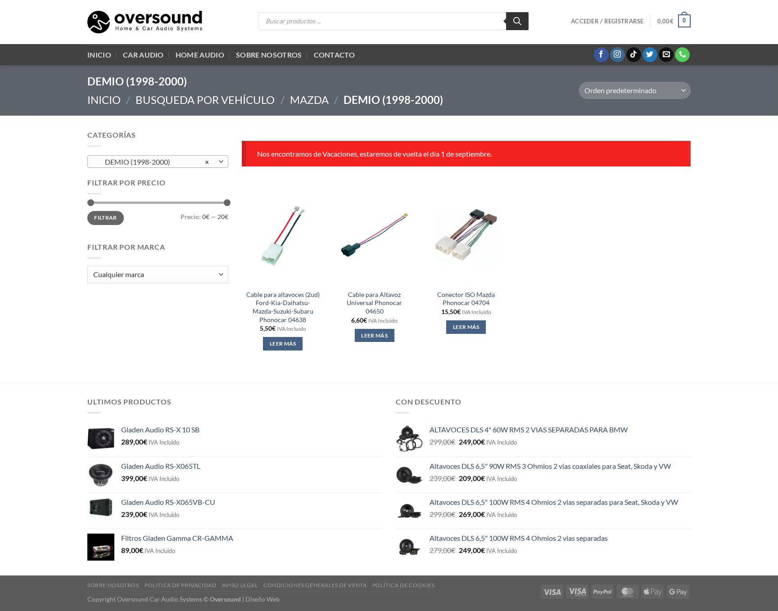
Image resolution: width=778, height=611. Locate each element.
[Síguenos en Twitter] (649, 55)
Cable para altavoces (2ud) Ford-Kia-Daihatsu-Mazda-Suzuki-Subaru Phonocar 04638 (283, 307)
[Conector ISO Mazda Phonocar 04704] (466, 234)
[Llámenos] (682, 55)
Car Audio (143, 54)
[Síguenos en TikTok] (633, 55)
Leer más (283, 343)
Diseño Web (262, 599)
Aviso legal (240, 585)
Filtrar (105, 217)
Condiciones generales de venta (314, 585)
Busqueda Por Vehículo (205, 99)
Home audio (200, 54)
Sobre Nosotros (269, 54)
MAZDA (309, 99)
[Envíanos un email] (666, 55)
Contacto (334, 54)
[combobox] (157, 161)
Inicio (99, 54)
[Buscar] (517, 21)
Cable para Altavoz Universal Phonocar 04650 (374, 303)
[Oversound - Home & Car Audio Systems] (144, 22)
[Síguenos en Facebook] (601, 55)
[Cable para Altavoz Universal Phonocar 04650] (374, 234)
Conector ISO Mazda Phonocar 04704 (466, 299)
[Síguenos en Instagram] (617, 55)
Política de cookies (403, 585)
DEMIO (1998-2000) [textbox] (153, 162)
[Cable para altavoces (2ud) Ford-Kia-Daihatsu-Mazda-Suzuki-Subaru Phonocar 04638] (282, 234)
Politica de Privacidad (180, 585)
